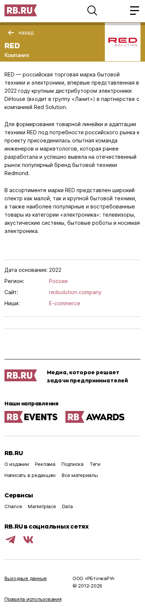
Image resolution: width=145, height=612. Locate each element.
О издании (16, 464)
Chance (13, 506)
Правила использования (33, 599)
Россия (58, 281)
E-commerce (64, 303)
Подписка (72, 464)
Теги (95, 464)
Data (67, 506)
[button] (92, 10)
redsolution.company (75, 292)
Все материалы (80, 475)
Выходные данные (25, 578)
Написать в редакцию (30, 475)
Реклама (45, 464)
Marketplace (42, 506)
